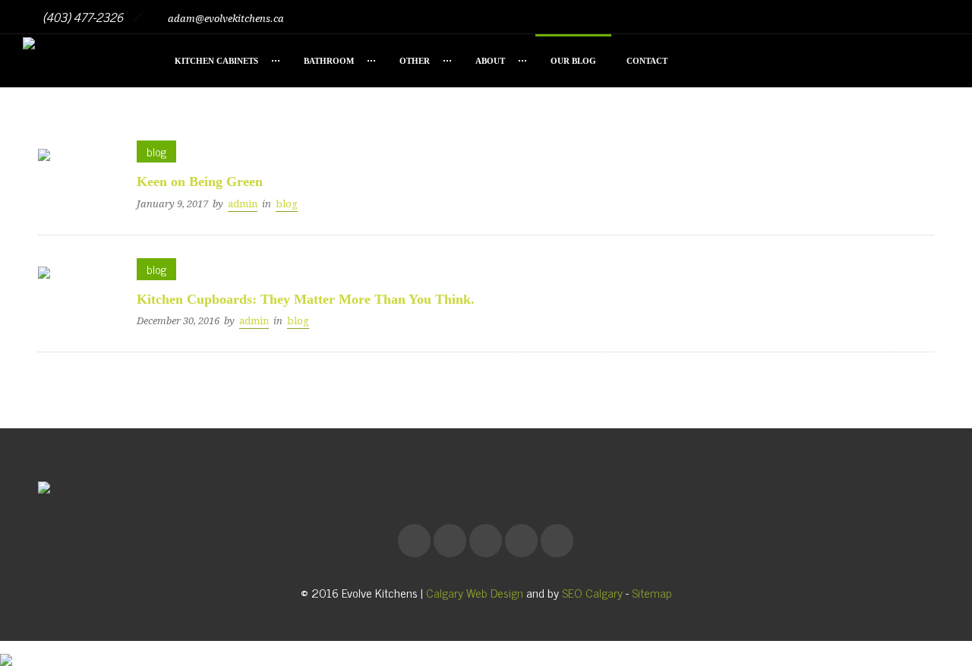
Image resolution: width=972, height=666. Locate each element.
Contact (646, 60)
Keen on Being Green (200, 181)
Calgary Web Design (474, 592)
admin (242, 204)
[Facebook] (799, 16)
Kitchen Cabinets (216, 60)
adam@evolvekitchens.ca (225, 18)
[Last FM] (899, 16)
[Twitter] (932, 16)
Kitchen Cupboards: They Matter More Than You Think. (306, 299)
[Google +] (832, 16)
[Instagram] (865, 16)
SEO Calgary (592, 592)
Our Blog (573, 60)
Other (414, 60)
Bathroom (329, 60)
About (490, 60)
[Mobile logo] (6, 648)
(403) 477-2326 (83, 17)
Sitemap (652, 592)
